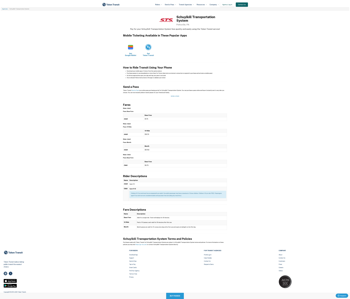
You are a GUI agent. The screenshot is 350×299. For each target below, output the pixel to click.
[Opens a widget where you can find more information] (342, 296)
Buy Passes (175, 296)
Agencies (5, 9)
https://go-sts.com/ (141, 244)
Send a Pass (135, 90)
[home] (111, 4)
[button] (158, 4)
